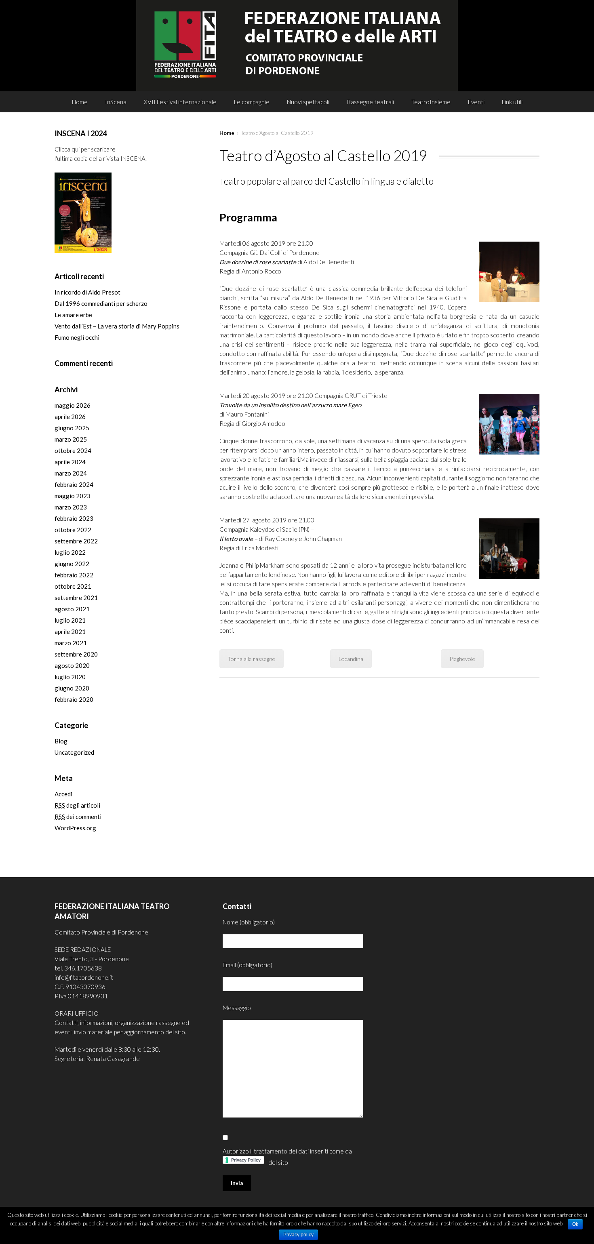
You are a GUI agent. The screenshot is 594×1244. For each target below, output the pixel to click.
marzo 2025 (71, 439)
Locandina (351, 658)
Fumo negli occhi (77, 337)
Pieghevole (462, 658)
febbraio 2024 (74, 484)
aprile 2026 (70, 416)
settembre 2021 (76, 597)
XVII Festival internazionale (180, 101)
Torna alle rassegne (251, 658)
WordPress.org (75, 827)
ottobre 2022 (73, 529)
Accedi (63, 794)
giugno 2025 (72, 428)
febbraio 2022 (74, 575)
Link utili (512, 101)
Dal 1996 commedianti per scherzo (101, 303)
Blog (61, 741)
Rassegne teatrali (370, 101)
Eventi (476, 101)
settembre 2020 (76, 654)
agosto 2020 (72, 665)
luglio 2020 (70, 676)
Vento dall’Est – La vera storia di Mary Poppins (117, 326)
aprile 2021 (70, 631)
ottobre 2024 (73, 450)
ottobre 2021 (73, 586)
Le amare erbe (73, 314)
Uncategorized (74, 752)
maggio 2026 (73, 405)
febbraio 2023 (74, 518)
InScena (115, 101)
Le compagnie (252, 101)
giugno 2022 (72, 563)
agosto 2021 (72, 609)
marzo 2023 (71, 507)
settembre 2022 (76, 541)
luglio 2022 (70, 552)
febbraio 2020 (74, 699)
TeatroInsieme (431, 101)
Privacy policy (298, 1235)
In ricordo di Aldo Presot (87, 292)
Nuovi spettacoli (308, 101)
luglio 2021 (70, 620)
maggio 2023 (73, 495)
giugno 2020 (72, 688)
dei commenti (78, 816)
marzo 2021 (71, 642)
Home (80, 101)
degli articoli (77, 805)
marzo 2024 (71, 473)
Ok (575, 1224)
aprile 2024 (70, 461)
